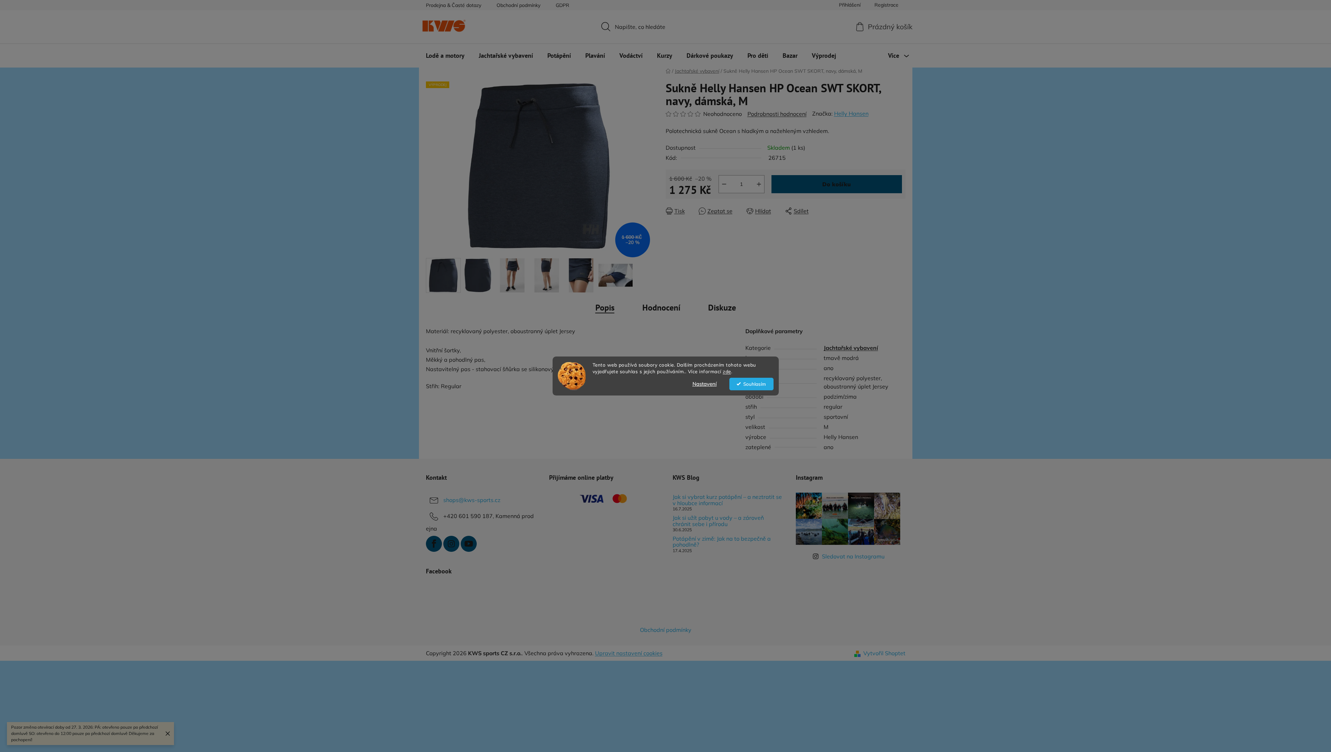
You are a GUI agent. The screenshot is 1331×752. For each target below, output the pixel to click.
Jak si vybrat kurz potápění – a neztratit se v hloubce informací (727, 500)
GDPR (562, 5)
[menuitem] (445, 56)
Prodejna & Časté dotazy (453, 5)
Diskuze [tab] (722, 307)
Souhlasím (754, 384)
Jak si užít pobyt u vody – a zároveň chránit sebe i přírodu (718, 521)
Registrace (886, 5)
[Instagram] (451, 544)
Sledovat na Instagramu (853, 556)
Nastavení (704, 384)
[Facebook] (434, 544)
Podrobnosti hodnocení (777, 113)
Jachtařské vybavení (851, 347)
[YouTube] (469, 544)
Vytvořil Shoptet (884, 653)
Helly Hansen (851, 113)
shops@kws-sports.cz (471, 499)
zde (727, 371)
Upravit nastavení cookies (629, 653)
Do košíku (836, 184)
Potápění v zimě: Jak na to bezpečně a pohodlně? (722, 542)
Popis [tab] (605, 307)
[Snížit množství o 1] (724, 184)
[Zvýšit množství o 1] (759, 184)
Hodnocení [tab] (661, 307)
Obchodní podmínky (518, 5)
